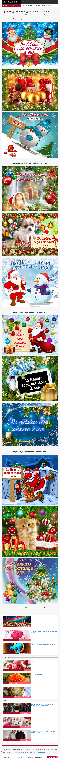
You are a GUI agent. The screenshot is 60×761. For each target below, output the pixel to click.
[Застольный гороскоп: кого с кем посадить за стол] (17, 621)
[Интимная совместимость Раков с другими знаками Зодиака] (17, 648)
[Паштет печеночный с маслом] (17, 691)
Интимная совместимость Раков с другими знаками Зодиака (43, 645)
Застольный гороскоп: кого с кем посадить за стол (43, 618)
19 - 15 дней (23, 14)
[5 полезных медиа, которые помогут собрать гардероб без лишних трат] (17, 721)
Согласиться (52, 757)
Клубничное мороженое (37, 661)
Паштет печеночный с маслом (39, 688)
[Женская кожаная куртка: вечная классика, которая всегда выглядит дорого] (17, 707)
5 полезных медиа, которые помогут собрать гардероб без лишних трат (43, 718)
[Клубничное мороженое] (17, 664)
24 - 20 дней (16, 14)
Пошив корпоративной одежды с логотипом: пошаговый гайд (43, 732)
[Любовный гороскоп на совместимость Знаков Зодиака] (17, 634)
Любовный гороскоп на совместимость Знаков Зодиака (44, 632)
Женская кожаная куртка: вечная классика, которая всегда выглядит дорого (42, 705)
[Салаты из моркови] (17, 677)
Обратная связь (42, 752)
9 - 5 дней (37, 14)
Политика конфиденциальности (28, 752)
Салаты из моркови (36, 674)
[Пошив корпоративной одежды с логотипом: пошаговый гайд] (17, 734)
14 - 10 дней (31, 14)
